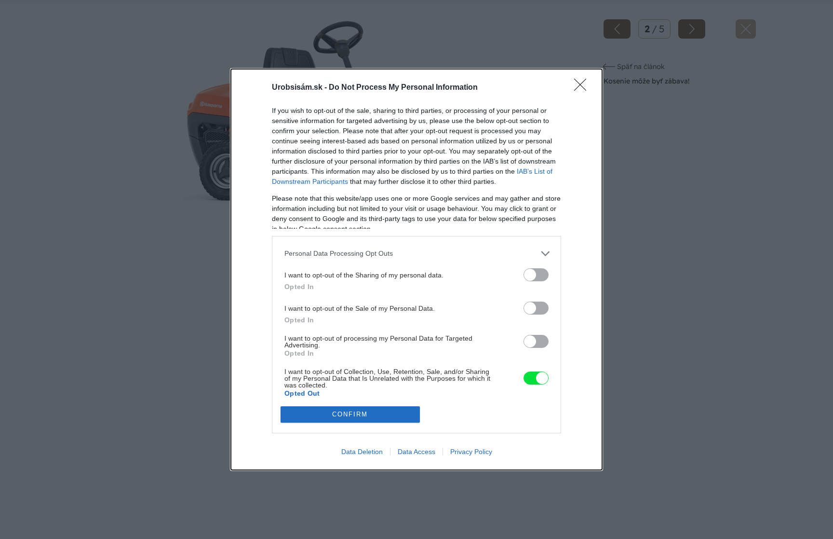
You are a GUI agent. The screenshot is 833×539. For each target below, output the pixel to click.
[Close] (583, 88)
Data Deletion (362, 452)
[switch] (536, 274)
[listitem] (416, 254)
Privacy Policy (471, 452)
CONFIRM (350, 414)
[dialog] (416, 269)
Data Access (416, 452)
